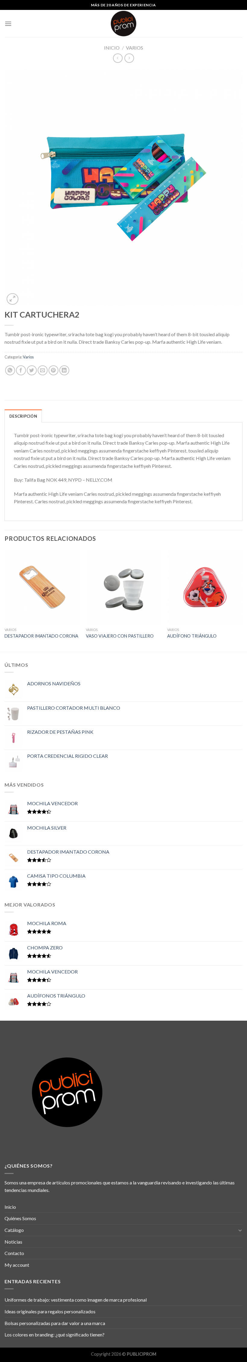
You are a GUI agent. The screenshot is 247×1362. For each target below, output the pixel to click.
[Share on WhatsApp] (10, 370)
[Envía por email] (43, 370)
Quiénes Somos (20, 1218)
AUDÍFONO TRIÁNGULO (192, 635)
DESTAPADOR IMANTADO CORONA (41, 635)
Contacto (14, 1253)
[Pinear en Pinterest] (53, 370)
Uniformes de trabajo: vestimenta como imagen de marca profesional (76, 1300)
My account (17, 1265)
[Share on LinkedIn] (64, 370)
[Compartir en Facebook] (21, 370)
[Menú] (8, 23)
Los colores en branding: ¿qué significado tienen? (55, 1334)
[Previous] (4, 600)
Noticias (13, 1242)
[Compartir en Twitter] (32, 370)
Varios (134, 47)
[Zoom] (12, 299)
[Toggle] (240, 1230)
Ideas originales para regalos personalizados (50, 1311)
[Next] (242, 600)
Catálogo (14, 1230)
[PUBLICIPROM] (124, 24)
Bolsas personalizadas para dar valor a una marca (55, 1323)
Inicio (112, 47)
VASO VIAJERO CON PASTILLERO (120, 635)
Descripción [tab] (23, 416)
